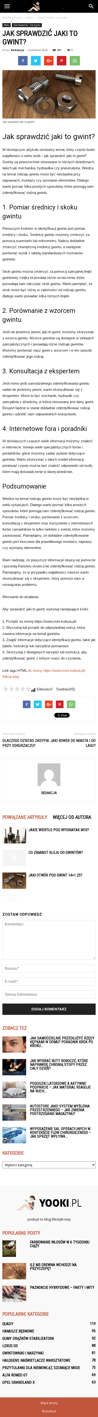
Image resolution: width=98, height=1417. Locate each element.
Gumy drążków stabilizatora (28, 1338)
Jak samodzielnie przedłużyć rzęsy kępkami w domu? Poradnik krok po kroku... (62, 1042)
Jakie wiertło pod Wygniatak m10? (59, 830)
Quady (7, 1324)
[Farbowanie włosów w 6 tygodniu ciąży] (9, 1248)
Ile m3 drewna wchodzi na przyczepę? (53, 1267)
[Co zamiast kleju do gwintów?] (14, 858)
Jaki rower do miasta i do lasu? (73, 743)
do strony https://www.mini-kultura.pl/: (57, 670)
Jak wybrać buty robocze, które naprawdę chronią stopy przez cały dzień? (59, 1065)
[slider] (16, 689)
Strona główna (12, 18)
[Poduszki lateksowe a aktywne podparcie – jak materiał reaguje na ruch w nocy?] (14, 1090)
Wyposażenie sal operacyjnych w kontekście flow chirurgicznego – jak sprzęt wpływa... (60, 1133)
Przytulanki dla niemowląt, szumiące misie (41, 1368)
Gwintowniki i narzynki (26, 25)
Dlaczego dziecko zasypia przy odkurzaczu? (25, 743)
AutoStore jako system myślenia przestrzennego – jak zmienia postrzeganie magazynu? (60, 1110)
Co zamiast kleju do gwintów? (56, 852)
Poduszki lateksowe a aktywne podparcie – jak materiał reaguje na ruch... (60, 1087)
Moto (6, 25)
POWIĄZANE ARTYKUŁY (24, 817)
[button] (91, 6)
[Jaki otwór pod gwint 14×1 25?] (14, 880)
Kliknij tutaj (10, 677)
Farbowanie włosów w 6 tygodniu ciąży (59, 1244)
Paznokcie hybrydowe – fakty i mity (62, 1287)
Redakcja (17, 50)
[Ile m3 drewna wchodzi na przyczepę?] (14, 1271)
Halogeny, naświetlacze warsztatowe (36, 1360)
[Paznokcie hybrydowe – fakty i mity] (14, 1294)
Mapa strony (49, 1403)
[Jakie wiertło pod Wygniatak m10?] (14, 835)
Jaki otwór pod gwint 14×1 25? (55, 875)
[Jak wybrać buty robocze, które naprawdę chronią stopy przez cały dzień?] (14, 1067)
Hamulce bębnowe (18, 1331)
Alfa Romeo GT (15, 1375)
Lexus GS (10, 1346)
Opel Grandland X (18, 1382)
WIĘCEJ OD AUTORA (72, 817)
